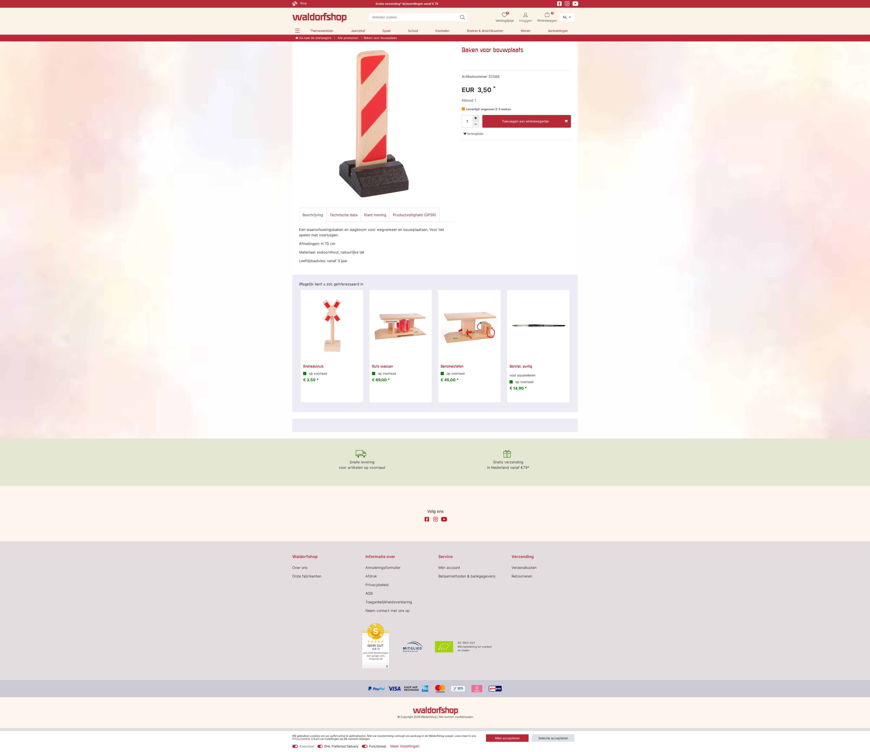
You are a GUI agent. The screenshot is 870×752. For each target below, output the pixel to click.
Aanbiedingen (558, 31)
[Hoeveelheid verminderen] (476, 124)
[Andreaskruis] (332, 326)
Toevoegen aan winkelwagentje (525, 121)
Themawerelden (321, 31)
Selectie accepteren (553, 738)
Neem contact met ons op (387, 610)
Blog (303, 3)
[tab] (312, 215)
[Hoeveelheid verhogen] (476, 118)
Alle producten (347, 38)
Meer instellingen (404, 746)
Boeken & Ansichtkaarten (485, 31)
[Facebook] (559, 3)
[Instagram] (567, 3)
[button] (297, 31)
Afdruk (371, 576)
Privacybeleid (377, 584)
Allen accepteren (507, 738)
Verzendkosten (524, 567)
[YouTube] (575, 3)
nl (565, 17)
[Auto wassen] (401, 326)
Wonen (525, 31)
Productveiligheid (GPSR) (414, 215)
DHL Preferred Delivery (341, 746)
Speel (386, 31)
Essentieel (307, 746)
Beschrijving (312, 215)
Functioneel (377, 746)
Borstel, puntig (521, 366)
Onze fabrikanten (306, 576)
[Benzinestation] (469, 326)
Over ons (299, 567)
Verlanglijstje (474, 133)
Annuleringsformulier (383, 567)
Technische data (344, 215)
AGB (369, 593)
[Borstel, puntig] (538, 326)
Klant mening (375, 215)
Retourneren (522, 576)
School (413, 31)
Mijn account (449, 567)
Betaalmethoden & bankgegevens (466, 576)
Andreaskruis (313, 366)
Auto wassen (382, 366)
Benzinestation (452, 366)
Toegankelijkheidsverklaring (388, 602)
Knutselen (442, 31)
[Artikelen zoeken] (462, 17)
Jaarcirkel (358, 31)
